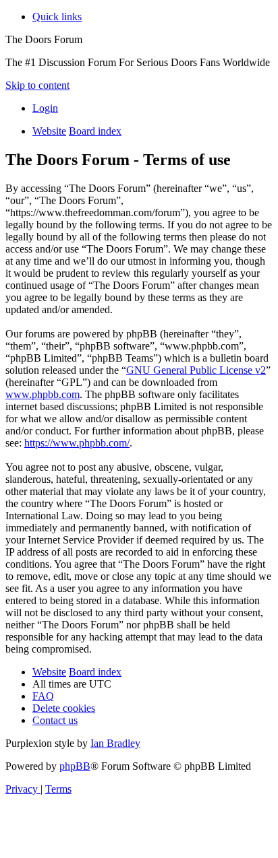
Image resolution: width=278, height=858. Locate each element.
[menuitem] (45, 108)
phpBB (74, 766)
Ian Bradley (115, 743)
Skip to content (37, 85)
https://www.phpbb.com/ (77, 443)
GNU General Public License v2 (196, 370)
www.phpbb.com (42, 394)
